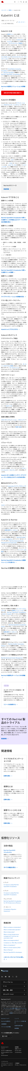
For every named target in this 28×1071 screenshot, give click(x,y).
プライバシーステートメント (7, 1063)
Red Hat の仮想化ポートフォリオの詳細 (13, 675)
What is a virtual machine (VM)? (12, 947)
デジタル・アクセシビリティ (20, 1065)
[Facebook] (9, 977)
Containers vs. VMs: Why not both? (13, 943)
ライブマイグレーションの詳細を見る (12, 297)
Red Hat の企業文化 (5, 1021)
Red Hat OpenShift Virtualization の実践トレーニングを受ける (13, 561)
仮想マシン (10, 34)
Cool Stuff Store (18, 1052)
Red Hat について (5, 1018)
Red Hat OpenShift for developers (13, 952)
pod (12, 159)
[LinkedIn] (2, 977)
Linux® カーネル (12, 165)
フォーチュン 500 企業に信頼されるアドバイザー (15, 1008)
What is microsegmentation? (11, 940)
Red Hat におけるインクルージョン (7, 1053)
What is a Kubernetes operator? (12, 929)
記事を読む (7, 776)
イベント (3, 1048)
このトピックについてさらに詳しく (14, 958)
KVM (10, 163)
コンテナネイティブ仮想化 (15, 43)
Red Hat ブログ (18, 1050)
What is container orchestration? (12, 927)
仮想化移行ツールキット (11, 530)
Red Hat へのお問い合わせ (6, 1050)
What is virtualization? (9, 945)
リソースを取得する (10, 704)
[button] (21, 22)
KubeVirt (9, 614)
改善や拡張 (18, 427)
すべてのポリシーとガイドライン (7, 1065)
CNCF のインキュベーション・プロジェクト (13, 420)
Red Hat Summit (4, 1055)
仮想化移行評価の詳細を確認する (13, 93)
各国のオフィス (18, 1048)
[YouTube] (6, 977)
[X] (13, 977)
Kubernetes (20, 39)
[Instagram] (16, 977)
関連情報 (6, 189)
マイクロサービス (6, 57)
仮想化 (10, 10)
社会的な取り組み (19, 1025)
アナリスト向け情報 (6, 1026)
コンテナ (9, 41)
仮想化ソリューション (18, 610)
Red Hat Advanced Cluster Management (12, 658)
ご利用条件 (17, 1063)
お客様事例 (3, 1024)
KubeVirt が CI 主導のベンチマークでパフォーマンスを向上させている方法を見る (13, 476)
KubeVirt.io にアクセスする (9, 329)
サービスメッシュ (14, 367)
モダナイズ (9, 406)
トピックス (4, 10)
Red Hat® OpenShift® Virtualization (10, 74)
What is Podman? (8, 950)
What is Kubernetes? (9, 932)
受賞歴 (11, 1013)
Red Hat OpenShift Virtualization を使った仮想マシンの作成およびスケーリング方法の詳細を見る (14, 220)
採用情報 (17, 1028)
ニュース (17, 1018)
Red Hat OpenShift (9, 72)
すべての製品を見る (10, 867)
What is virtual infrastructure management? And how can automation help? (11, 936)
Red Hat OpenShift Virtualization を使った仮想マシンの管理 (13, 271)
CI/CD (3, 505)
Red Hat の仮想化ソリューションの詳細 (13, 86)
